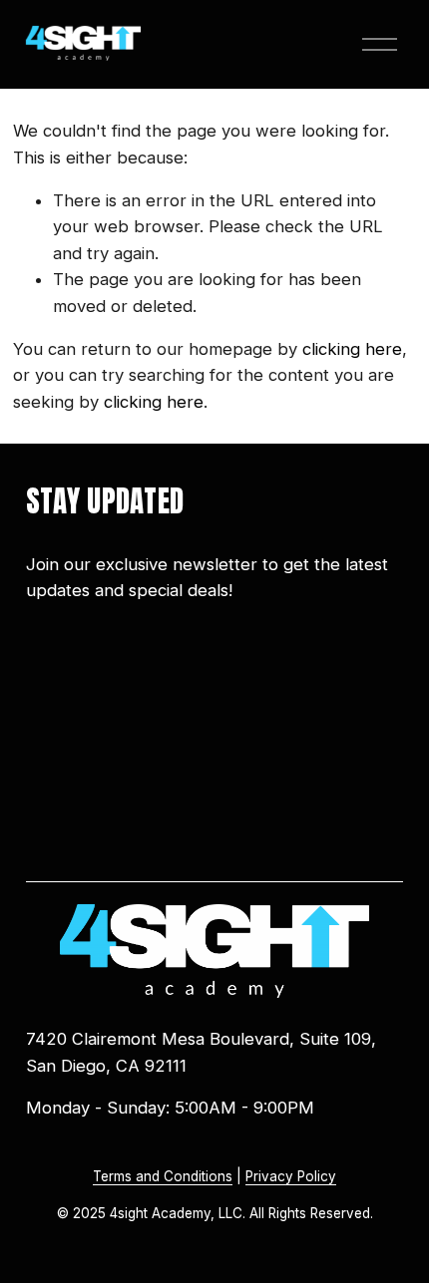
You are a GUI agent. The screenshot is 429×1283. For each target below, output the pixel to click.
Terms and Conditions (162, 1176)
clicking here (352, 349)
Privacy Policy (290, 1176)
